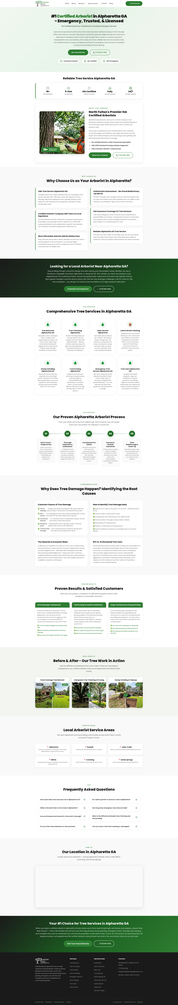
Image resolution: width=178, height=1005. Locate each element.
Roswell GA (97, 963)
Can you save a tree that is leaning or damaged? (114, 826)
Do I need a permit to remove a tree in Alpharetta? (114, 799)
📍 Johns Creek (125, 747)
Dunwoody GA (98, 984)
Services (81, 3)
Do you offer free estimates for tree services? (62, 826)
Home (67, 3)
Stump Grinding (75, 973)
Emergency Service (76, 977)
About (74, 3)
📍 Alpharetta (52, 747)
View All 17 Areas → (100, 990)
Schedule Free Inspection (78, 289)
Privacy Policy (39, 1002)
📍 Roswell (89, 747)
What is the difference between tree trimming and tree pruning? (114, 817)
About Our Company (100, 155)
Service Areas (93, 3)
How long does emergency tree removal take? (114, 808)
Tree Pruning (74, 970)
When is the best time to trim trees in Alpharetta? (62, 808)
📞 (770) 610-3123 (100, 52)
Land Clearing (74, 980)
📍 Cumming (89, 760)
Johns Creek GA (99, 966)
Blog (111, 3)
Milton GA (97, 970)
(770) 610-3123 (123, 968)
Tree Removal (74, 963)
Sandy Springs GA (99, 977)
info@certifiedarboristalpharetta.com (130, 972)
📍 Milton (52, 760)
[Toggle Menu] (142, 3)
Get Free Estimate (78, 52)
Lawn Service (74, 987)
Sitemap (140, 1002)
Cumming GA (98, 973)
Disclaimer (49, 1002)
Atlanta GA (97, 987)
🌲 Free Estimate (134, 3)
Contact (104, 3)
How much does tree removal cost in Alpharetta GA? (62, 799)
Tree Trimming (74, 966)
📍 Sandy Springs (125, 760)
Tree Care (73, 984)
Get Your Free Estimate (78, 943)
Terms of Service (59, 1002)
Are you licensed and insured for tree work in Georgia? (62, 816)
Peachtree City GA (100, 980)
